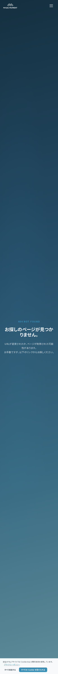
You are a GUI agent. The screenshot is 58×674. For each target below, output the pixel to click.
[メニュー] (51, 6)
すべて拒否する (10, 670)
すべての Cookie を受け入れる (33, 670)
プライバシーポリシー (12, 664)
